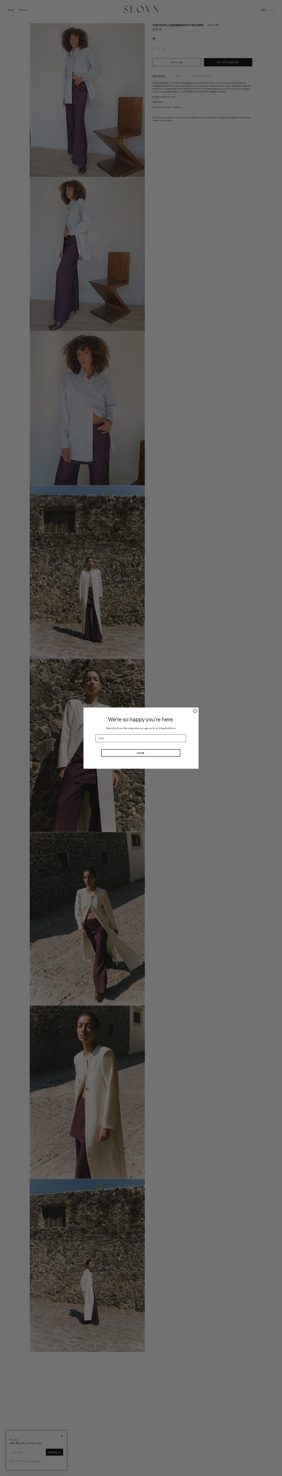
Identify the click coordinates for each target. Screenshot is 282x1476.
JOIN (141, 753)
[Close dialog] (195, 711)
